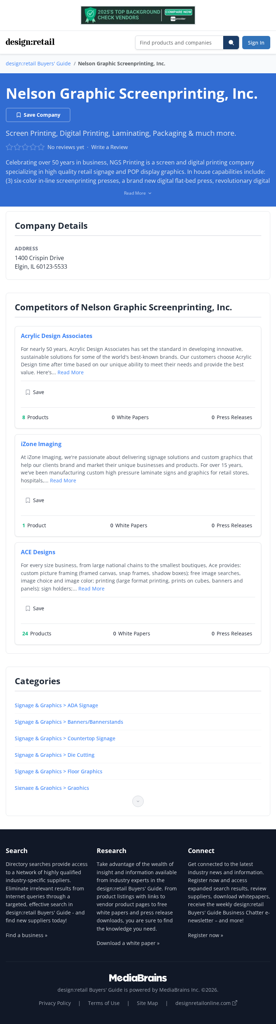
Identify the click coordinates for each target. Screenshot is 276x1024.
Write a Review (109, 146)
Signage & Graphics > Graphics (52, 787)
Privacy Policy (55, 1003)
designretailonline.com (203, 1003)
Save (38, 392)
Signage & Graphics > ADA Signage (56, 705)
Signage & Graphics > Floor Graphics (58, 771)
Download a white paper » (128, 943)
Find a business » (26, 935)
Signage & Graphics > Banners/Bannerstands (69, 721)
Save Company (42, 114)
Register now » (205, 935)
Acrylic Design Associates (56, 336)
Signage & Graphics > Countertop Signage (65, 738)
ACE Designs (38, 552)
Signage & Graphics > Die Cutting (55, 754)
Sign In (256, 42)
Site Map (147, 1003)
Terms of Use (104, 1003)
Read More (71, 372)
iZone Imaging (41, 444)
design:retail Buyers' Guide (38, 63)
